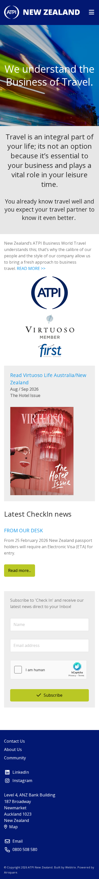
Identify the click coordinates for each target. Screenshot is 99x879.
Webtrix (70, 867)
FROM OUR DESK (23, 530)
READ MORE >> (31, 268)
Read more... (19, 570)
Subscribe (53, 695)
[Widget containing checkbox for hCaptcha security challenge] (48, 669)
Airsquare (10, 872)
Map (13, 827)
